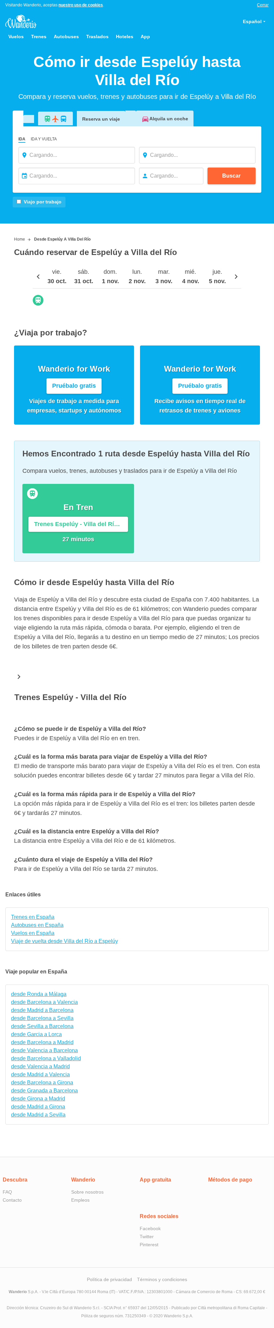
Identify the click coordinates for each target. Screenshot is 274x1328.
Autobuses (66, 36)
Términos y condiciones (162, 1279)
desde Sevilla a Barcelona (42, 1026)
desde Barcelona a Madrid (42, 1042)
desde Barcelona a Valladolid (46, 1058)
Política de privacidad (109, 1279)
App (145, 36)
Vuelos (16, 36)
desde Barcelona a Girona (42, 1082)
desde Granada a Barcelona (44, 1090)
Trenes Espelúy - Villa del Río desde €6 (81, 524)
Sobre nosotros (87, 1192)
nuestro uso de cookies (80, 5)
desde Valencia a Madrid (40, 1066)
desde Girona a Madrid (38, 1098)
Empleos (80, 1200)
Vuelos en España (32, 933)
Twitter (147, 1236)
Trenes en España (32, 917)
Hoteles (124, 36)
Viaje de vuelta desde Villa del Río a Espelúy (64, 941)
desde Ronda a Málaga (38, 994)
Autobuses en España (37, 925)
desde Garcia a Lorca (36, 1034)
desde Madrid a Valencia (40, 1074)
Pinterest (149, 1244)
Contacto (12, 1200)
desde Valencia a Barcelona (44, 1050)
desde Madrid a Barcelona (42, 1010)
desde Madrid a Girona (38, 1107)
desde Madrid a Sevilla (38, 1115)
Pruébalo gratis (74, 385)
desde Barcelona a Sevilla (42, 1018)
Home (19, 239)
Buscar (231, 176)
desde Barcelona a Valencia (44, 1002)
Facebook (150, 1228)
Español (252, 21)
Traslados (97, 36)
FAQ (7, 1192)
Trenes (38, 36)
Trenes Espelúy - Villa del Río (70, 697)
